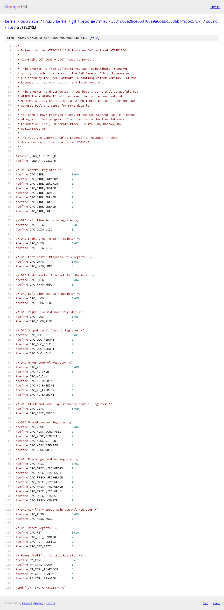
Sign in (215, 7)
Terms (50, 603)
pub (24, 21)
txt (205, 603)
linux (47, 21)
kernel (11, 21)
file (94, 38)
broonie (87, 21)
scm (35, 21)
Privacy (38, 603)
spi (10, 27)
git (74, 21)
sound (212, 21)
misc (103, 21)
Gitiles (26, 603)
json (216, 603)
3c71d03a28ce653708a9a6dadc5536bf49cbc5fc (154, 21)
